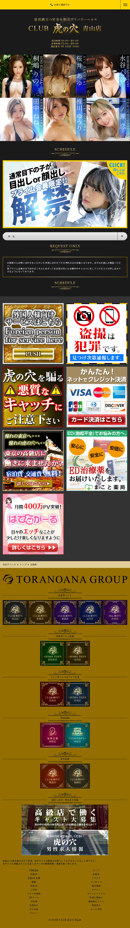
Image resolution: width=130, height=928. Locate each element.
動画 (34, 882)
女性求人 (33, 905)
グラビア (96, 878)
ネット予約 (96, 909)
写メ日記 (33, 909)
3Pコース (34, 898)
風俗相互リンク (96, 901)
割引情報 (96, 886)
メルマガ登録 (33, 894)
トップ (96, 870)
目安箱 (33, 901)
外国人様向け (96, 898)
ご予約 (33, 890)
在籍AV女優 (34, 878)
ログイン (96, 890)
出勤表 (33, 874)
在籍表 (96, 874)
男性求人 (96, 905)
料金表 (33, 886)
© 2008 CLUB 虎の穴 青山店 (65, 920)
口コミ (33, 913)
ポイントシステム (96, 894)
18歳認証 (34, 870)
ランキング (96, 882)
